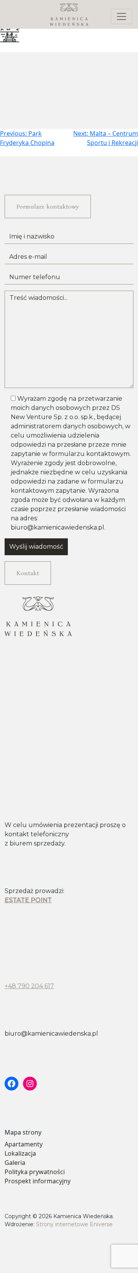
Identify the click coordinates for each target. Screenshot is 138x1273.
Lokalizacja (20, 1153)
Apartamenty (24, 1144)
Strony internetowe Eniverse (74, 1224)
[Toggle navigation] (121, 16)
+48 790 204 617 (29, 986)
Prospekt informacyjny (38, 1181)
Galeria (15, 1162)
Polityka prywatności (35, 1172)
